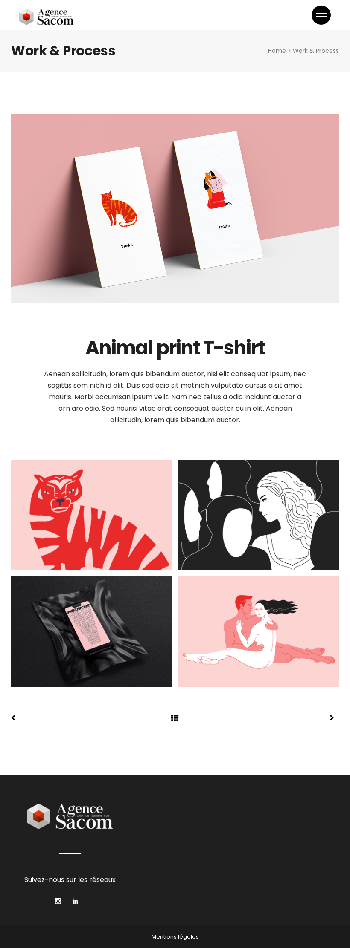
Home (277, 50)
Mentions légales (175, 937)
